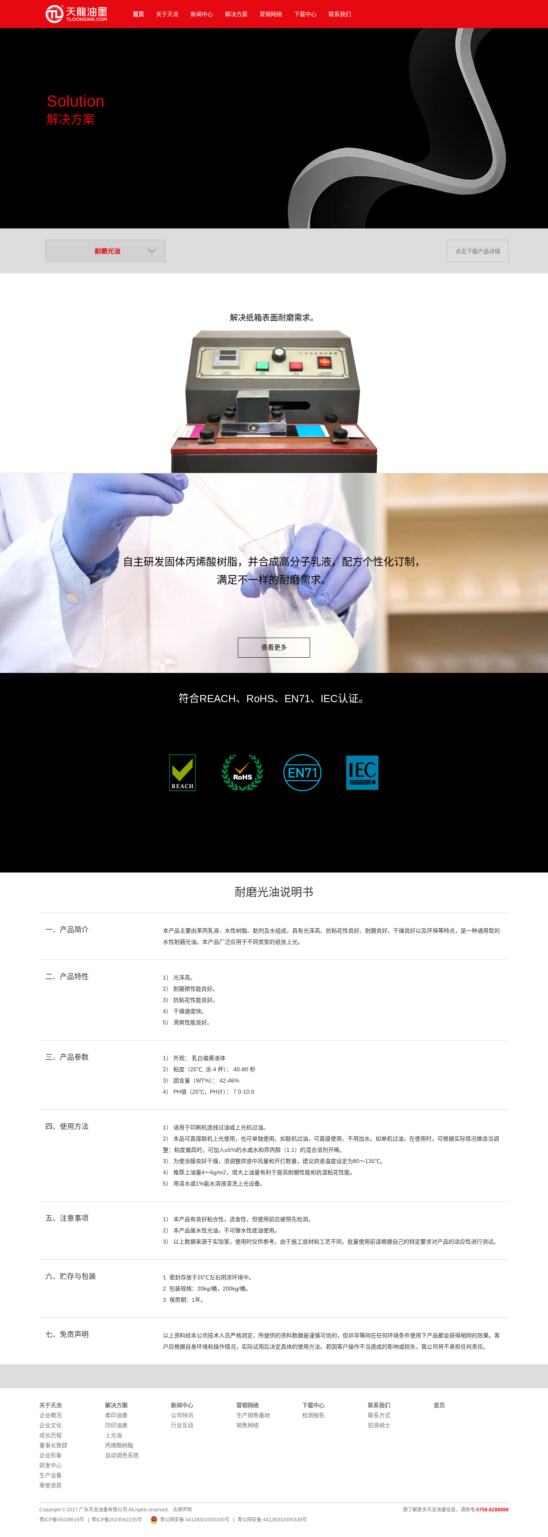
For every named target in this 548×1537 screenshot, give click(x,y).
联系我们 (340, 14)
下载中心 (305, 14)
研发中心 (50, 1465)
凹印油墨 (116, 1425)
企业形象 (50, 1455)
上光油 (113, 1435)
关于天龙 (167, 14)
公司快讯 (182, 1415)
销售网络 (247, 1425)
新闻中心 (202, 14)
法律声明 (182, 1510)
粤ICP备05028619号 (61, 1520)
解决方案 (236, 14)
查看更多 (274, 647)
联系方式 (379, 1415)
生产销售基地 (253, 1415)
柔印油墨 (116, 1415)
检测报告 (313, 1415)
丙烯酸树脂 (119, 1445)
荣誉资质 (50, 1485)
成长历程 (50, 1435)
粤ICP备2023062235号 (116, 1520)
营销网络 (271, 14)
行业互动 (182, 1425)
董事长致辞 (53, 1445)
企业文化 (50, 1425)
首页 (138, 14)
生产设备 (50, 1475)
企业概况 (50, 1415)
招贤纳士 (379, 1425)
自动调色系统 (122, 1455)
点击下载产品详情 (477, 251)
